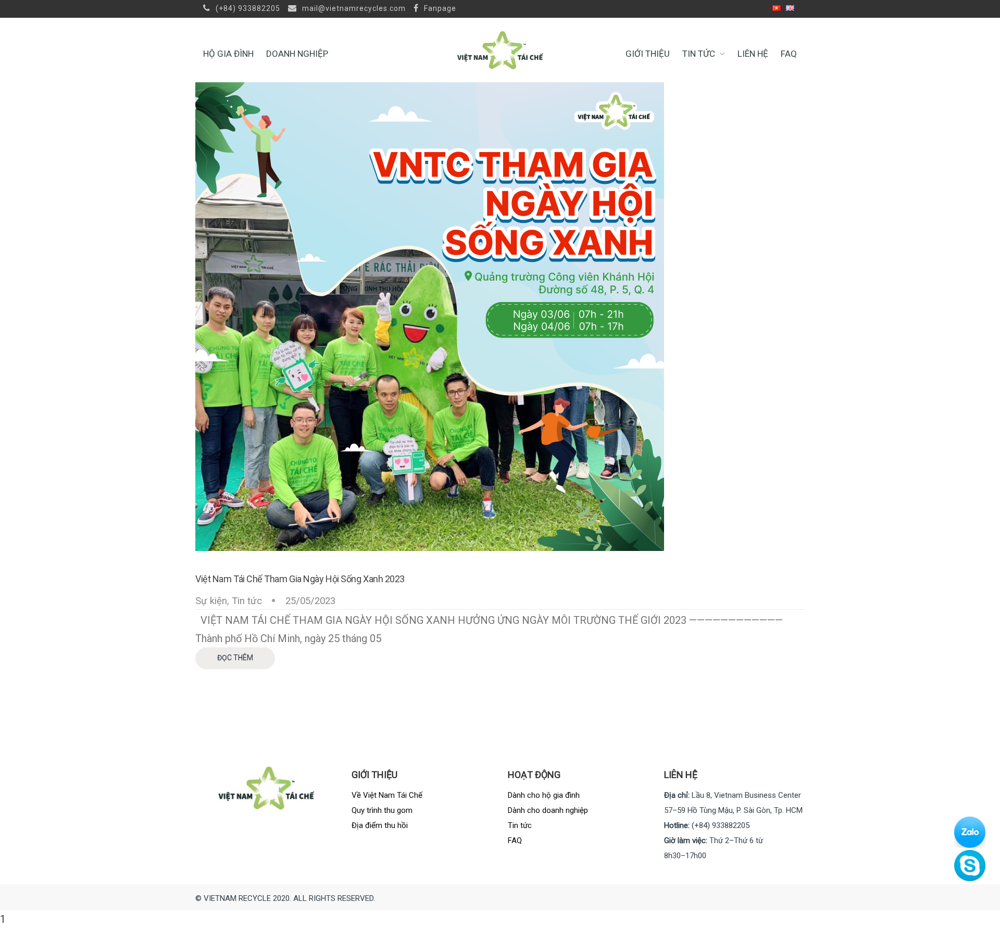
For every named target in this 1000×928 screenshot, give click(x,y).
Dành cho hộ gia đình (544, 795)
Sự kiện (211, 601)
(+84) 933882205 (247, 8)
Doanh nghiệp (297, 53)
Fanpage (439, 8)
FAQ (789, 53)
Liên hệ (753, 53)
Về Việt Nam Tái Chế (387, 795)
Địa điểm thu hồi (380, 825)
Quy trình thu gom (382, 810)
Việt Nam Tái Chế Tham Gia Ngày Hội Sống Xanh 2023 (300, 578)
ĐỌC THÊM (235, 658)
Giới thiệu (648, 53)
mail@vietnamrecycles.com (353, 8)
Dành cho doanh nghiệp (548, 810)
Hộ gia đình (228, 53)
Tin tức (698, 53)
